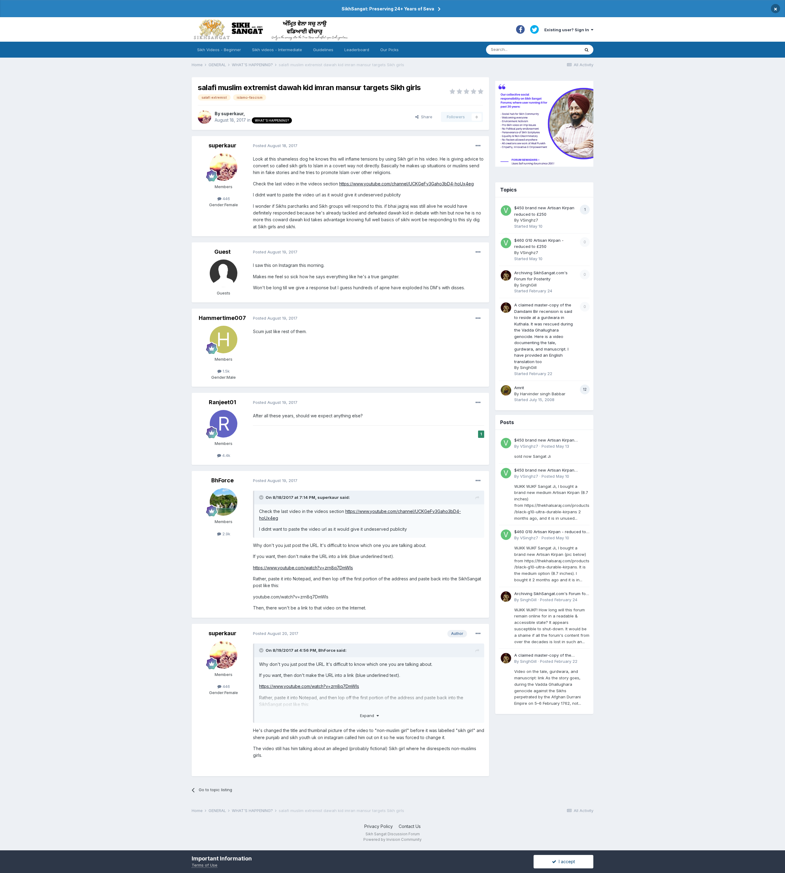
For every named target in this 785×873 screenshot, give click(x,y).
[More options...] (478, 146)
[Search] (586, 50)
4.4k (225, 455)
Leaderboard (356, 49)
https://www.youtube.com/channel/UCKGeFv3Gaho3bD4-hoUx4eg (406, 183)
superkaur (232, 113)
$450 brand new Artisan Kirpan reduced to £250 (544, 440)
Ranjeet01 (222, 402)
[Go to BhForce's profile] (223, 502)
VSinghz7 (529, 220)
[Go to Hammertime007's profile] (223, 339)
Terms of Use (204, 865)
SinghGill (528, 285)
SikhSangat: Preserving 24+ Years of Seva (388, 8)
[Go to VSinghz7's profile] (506, 210)
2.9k (225, 533)
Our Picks (389, 49)
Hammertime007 (222, 318)
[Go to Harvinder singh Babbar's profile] (506, 390)
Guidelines (323, 49)
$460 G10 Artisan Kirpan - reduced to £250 (550, 532)
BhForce (222, 480)
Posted (275, 145)
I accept (565, 861)
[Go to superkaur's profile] (204, 117)
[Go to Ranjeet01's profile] (223, 424)
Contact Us (410, 826)
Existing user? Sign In (567, 29)
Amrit (519, 387)
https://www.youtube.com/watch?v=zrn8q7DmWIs (303, 567)
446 (225, 198)
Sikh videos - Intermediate (277, 49)
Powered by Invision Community (392, 839)
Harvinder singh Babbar (542, 393)
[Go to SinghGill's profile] (506, 275)
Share (425, 116)
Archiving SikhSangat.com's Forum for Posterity (550, 594)
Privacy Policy (378, 826)
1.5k (225, 371)
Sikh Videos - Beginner (219, 49)
